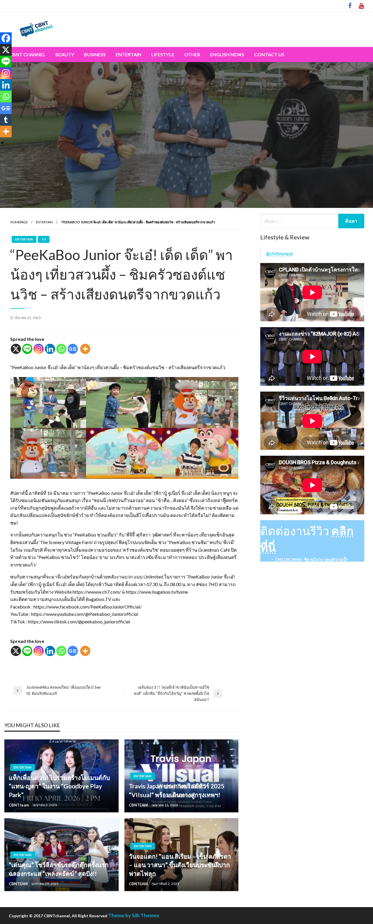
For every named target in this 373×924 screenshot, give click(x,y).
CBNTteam (19, 805)
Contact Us (269, 54)
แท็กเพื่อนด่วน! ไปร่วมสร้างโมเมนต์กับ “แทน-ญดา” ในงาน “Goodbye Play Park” (59, 786)
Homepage (19, 222)
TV (43, 239)
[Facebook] (6, 38)
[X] (16, 349)
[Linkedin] (50, 349)
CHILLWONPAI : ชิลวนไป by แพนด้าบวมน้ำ (311, 559)
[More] (85, 349)
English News (227, 54)
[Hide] (2, 143)
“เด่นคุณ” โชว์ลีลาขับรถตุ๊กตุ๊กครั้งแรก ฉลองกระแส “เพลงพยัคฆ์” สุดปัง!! (59, 869)
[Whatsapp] (61, 349)
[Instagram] (39, 349)
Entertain (128, 54)
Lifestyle (162, 54)
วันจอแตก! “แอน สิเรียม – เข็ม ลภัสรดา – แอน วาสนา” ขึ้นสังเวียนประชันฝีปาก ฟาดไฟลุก (180, 865)
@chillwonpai (279, 253)
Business (95, 54)
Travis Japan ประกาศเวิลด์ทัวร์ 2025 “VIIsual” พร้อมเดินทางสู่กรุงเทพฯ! (176, 790)
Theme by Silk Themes (133, 915)
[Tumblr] (6, 120)
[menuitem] (27, 54)
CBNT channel (27, 54)
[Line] (27, 349)
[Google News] (73, 349)
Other (192, 54)
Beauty (64, 54)
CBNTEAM (139, 805)
